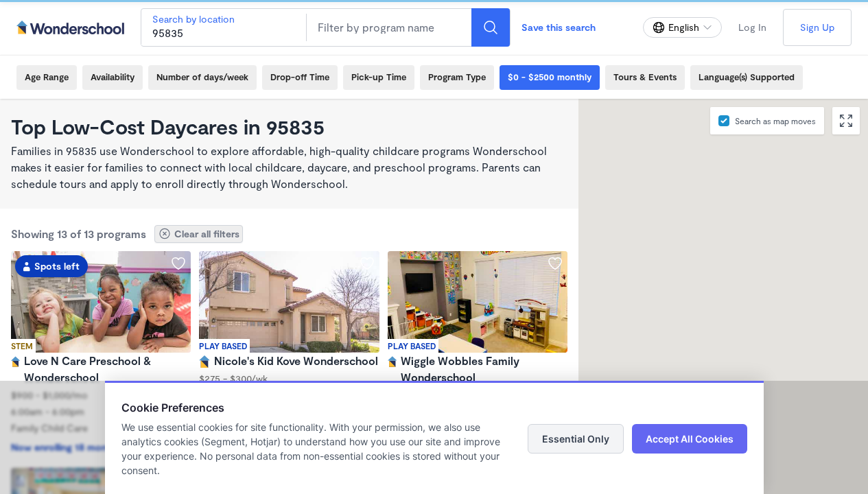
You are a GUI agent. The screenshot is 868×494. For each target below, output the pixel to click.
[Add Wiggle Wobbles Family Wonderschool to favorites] (555, 263)
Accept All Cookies (690, 439)
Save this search (558, 27)
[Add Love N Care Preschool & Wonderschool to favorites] (178, 263)
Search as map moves (775, 121)
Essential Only (575, 439)
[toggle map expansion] (846, 120)
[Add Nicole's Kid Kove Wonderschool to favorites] (367, 263)
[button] (709, 312)
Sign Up (817, 27)
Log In (752, 27)
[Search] (490, 27)
